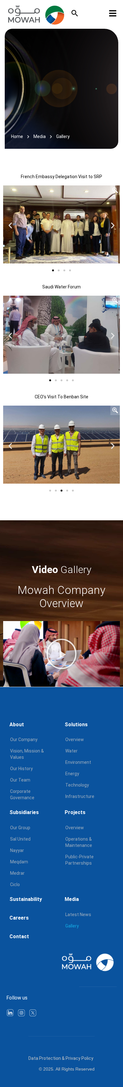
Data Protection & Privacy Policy (60, 1058)
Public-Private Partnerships (79, 860)
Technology (77, 785)
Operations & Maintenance (78, 842)
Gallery (72, 925)
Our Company (24, 739)
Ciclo (15, 884)
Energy (72, 773)
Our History (21, 768)
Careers (19, 918)
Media (39, 136)
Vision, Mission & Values (27, 754)
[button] (10, 225)
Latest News (78, 914)
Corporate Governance (22, 794)
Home (17, 136)
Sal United (20, 839)
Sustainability (25, 899)
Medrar (17, 873)
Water (71, 750)
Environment (78, 762)
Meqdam (19, 861)
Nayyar (17, 850)
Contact (19, 936)
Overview (74, 739)
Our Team (20, 779)
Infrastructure (79, 796)
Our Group (20, 827)
